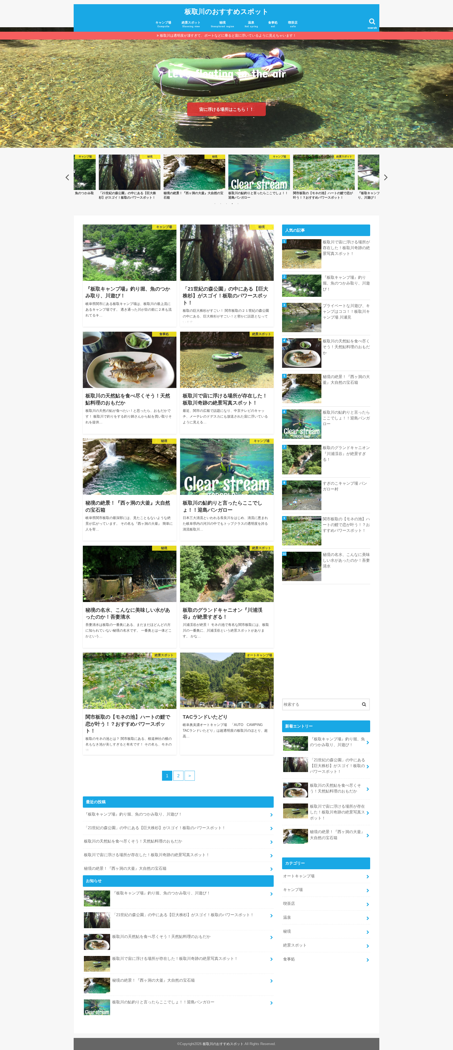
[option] (129, 177)
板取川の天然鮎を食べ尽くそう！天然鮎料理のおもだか (133, 841)
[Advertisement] (326, 644)
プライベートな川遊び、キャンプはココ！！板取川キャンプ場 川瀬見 (346, 311)
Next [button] (386, 177)
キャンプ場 (163, 24)
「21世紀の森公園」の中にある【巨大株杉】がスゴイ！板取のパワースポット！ (155, 828)
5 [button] (238, 203)
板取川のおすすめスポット (227, 11)
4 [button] (232, 203)
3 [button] (226, 203)
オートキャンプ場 (299, 876)
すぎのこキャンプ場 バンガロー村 (345, 486)
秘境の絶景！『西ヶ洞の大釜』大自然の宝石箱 (125, 868)
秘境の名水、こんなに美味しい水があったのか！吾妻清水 (346, 560)
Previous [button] (67, 177)
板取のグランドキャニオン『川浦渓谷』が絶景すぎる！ (346, 453)
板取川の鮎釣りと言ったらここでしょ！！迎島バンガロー (163, 1002)
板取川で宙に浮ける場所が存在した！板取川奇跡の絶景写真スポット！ (147, 855)
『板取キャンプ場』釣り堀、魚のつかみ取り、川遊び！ (133, 814)
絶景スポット (191, 24)
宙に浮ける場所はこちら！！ (226, 109)
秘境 (222, 24)
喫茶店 (293, 24)
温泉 (251, 24)
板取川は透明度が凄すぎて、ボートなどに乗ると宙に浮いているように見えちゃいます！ (228, 35)
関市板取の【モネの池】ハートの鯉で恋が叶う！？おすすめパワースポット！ (346, 525)
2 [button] (220, 203)
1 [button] (215, 203)
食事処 (273, 24)
